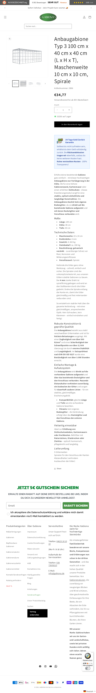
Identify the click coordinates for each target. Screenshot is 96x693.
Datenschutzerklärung (36, 537)
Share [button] (59, 468)
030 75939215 (54, 564)
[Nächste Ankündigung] (91, 8)
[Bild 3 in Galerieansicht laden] (31, 83)
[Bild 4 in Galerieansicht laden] (38, 83)
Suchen (30, 606)
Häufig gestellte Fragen (33, 576)
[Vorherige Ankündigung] (5, 8)
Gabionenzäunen (77, 580)
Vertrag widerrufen (34, 613)
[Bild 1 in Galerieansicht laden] (15, 83)
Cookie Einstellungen (36, 543)
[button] (5, 17)
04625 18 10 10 (57, 542)
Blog (29, 583)
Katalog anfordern (13, 580)
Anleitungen (32, 589)
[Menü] (92, 653)
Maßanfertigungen (13, 532)
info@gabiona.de (56, 573)
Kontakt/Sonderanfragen (16, 575)
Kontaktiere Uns (33, 569)
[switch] (87, 668)
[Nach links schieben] (9, 83)
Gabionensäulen (13, 552)
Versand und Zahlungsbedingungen (36, 556)
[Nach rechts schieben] (45, 83)
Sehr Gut (53, 2)
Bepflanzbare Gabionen (11, 544)
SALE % (9, 586)
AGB (29, 563)
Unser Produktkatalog (36, 600)
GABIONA (42, 687)
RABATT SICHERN (76, 505)
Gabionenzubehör (13, 563)
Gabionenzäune (12, 557)
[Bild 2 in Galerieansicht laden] (23, 83)
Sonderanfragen (33, 595)
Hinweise (63, 3)
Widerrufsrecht (33, 549)
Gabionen (10, 537)
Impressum (31, 532)
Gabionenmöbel (12, 569)
